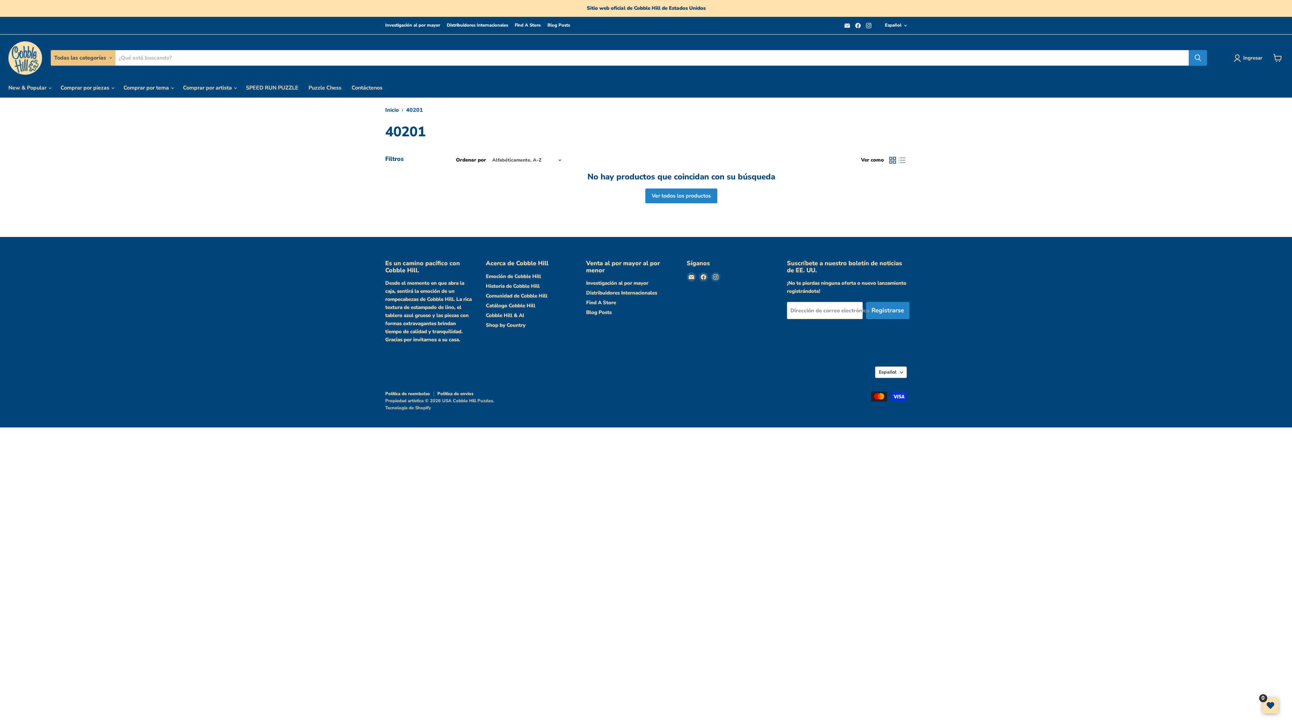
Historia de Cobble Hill (513, 286)
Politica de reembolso (407, 394)
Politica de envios (455, 394)
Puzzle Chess (325, 88)
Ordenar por (471, 160)
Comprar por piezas (86, 88)
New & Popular (28, 88)
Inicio (392, 110)
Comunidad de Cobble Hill (516, 295)
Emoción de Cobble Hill (513, 276)
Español (893, 25)
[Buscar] (1198, 58)
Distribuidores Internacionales (477, 25)
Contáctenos (367, 88)
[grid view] (892, 160)
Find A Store (528, 25)
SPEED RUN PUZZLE (272, 88)
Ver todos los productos (681, 196)
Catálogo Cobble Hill (510, 305)
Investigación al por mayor (412, 25)
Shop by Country (506, 325)
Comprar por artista (208, 88)
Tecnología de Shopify (408, 408)
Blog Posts (558, 25)
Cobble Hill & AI (505, 315)
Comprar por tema (146, 88)
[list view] (902, 160)
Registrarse (887, 310)
